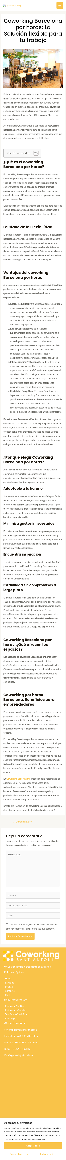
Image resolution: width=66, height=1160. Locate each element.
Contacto (10, 990)
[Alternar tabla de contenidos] (34, 153)
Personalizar (16, 1154)
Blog (7, 995)
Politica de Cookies (14, 1006)
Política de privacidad (15, 1010)
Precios (9, 987)
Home (8, 978)
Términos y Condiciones (17, 1014)
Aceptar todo (33, 1145)
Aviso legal (10, 1018)
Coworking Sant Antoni (18, 778)
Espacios (9, 982)
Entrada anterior (23, 821)
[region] (33, 1139)
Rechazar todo (46, 1154)
